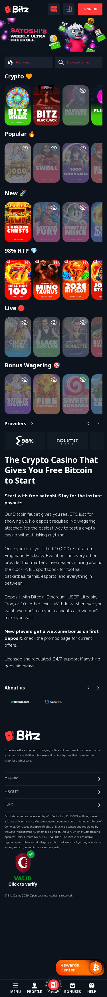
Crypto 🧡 (19, 76)
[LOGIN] (68, 9)
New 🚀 (15, 215)
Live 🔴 (15, 330)
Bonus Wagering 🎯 (32, 387)
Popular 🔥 (20, 134)
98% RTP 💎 (21, 272)
